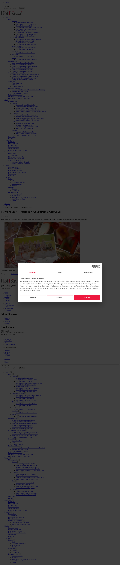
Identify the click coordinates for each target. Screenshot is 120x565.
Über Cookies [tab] (88, 272)
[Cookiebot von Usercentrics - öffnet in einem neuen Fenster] (92, 266)
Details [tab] (60, 272)
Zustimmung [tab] (32, 272)
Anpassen (59, 297)
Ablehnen (33, 297)
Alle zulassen (87, 297)
